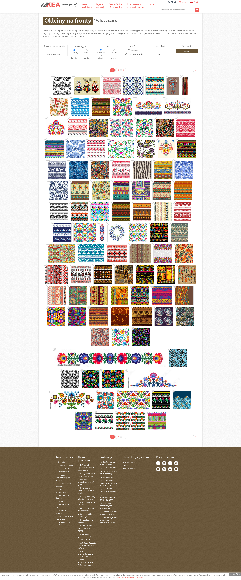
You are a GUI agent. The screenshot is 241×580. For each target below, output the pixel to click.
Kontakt (153, 4)
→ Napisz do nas (63, 469)
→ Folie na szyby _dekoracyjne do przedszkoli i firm (85, 537)
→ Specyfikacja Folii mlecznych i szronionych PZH (108, 520)
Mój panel (182, 2)
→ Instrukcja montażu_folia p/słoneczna (106, 505)
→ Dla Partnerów (63, 472)
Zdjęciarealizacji (100, 5)
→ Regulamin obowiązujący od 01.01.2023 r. (63, 477)
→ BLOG (59, 501)
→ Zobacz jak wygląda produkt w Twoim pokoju (86, 467)
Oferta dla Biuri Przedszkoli (115, 5)
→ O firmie (60, 462)
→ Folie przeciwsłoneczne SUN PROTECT (107, 497)
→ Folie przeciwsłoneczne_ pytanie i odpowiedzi (86, 553)
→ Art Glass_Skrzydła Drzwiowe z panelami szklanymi (87, 545)
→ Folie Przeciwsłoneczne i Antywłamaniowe (86, 562)
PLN (196, 2)
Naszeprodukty (86, 5)
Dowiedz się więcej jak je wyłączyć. (130, 577)
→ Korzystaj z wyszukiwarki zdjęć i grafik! (86, 482)
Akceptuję (235, 574)
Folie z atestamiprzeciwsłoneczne (135, 5)
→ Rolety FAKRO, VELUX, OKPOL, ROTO (85, 528)
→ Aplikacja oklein (107, 477)
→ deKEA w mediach (64, 465)
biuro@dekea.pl (129, 462)
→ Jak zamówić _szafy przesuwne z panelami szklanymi (108, 483)
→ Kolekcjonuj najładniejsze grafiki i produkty (86, 490)
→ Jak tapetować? (108, 468)
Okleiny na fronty (67, 21)
